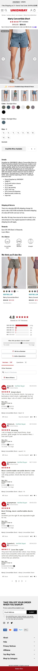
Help (5, 642)
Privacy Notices (9, 646)
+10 (17, 291)
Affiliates (6, 650)
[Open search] (6, 10)
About (5, 638)
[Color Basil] (4, 107)
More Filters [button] (9, 377)
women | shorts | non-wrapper (15, 15)
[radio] (4, 122)
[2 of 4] (15, 95)
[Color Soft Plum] (13, 107)
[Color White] (23, 107)
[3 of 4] (25, 95)
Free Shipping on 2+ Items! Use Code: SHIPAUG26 (19, 5)
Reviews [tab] (5, 362)
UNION (23, 2)
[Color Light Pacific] (8, 107)
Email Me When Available (13, 149)
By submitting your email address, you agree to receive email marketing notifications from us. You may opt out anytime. (20, 618)
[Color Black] (4, 112)
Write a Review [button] (20, 351)
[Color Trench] (18, 107)
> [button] (25, 581)
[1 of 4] (6, 95)
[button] (31, 417)
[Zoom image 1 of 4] (19, 56)
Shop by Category (10, 658)
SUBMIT (31, 612)
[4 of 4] (34, 95)
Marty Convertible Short (9, 413)
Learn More (5, 232)
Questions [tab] (20, 362)
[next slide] (35, 5)
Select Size (19, 668)
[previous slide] (3, 5)
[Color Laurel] (28, 107)
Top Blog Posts (9, 654)
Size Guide (4, 141)
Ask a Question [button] (19, 356)
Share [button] (6, 417)
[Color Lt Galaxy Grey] (33, 107)
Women (4, 15)
